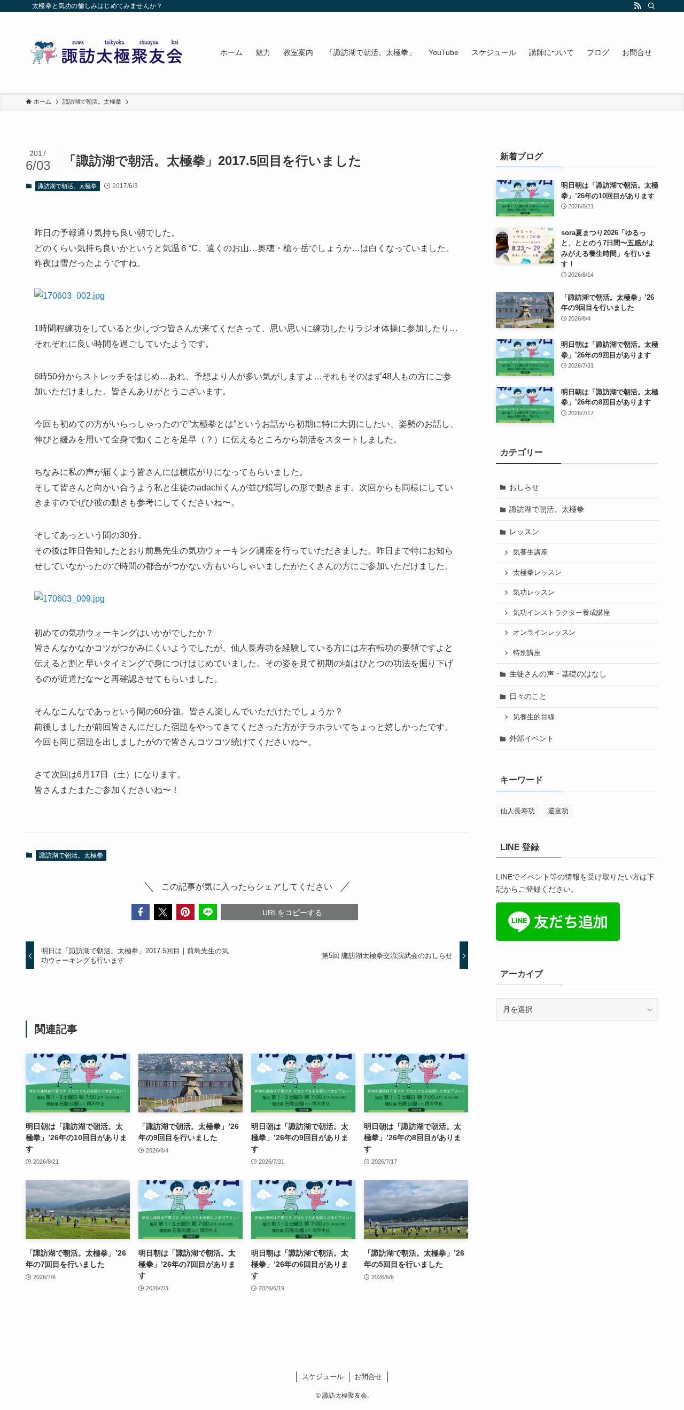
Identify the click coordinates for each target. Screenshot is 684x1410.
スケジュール (323, 1377)
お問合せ (368, 1377)
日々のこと (528, 696)
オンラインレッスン (544, 632)
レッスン (524, 531)
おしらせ (524, 487)
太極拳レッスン (537, 573)
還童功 (558, 811)
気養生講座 (530, 552)
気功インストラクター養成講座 (561, 613)
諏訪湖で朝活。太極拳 (67, 186)
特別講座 (527, 653)
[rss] (637, 6)
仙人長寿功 (517, 811)
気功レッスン (534, 592)
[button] (140, 912)
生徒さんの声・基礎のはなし (558, 673)
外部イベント (531, 738)
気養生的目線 (534, 717)
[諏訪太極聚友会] (109, 52)
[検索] (651, 6)
